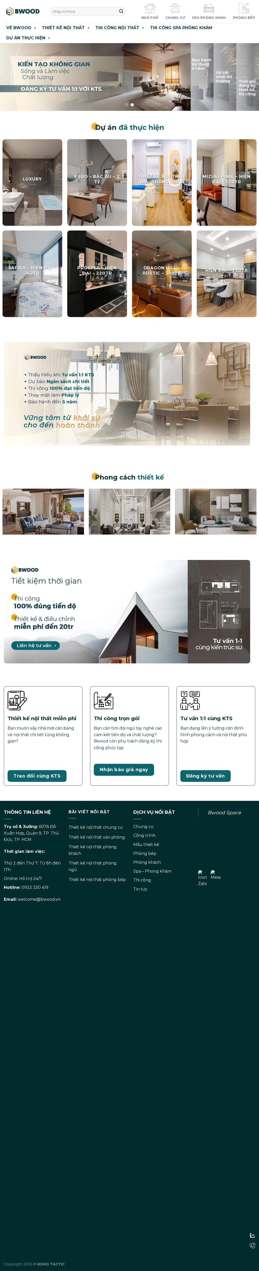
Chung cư (143, 826)
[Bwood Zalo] (204, 1059)
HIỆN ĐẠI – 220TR (226, 270)
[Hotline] (252, 1245)
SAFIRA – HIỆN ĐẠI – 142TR (32, 270)
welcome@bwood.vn (39, 899)
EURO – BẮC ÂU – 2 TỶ (97, 179)
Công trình (144, 835)
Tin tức (140, 889)
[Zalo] (252, 1235)
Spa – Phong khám (152, 871)
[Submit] (121, 11)
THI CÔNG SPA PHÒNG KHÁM (181, 27)
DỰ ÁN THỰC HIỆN (25, 38)
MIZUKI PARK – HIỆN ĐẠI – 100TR (227, 179)
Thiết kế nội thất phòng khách (93, 850)
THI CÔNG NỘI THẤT (117, 27)
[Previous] (11, 77)
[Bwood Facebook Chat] (217, 1059)
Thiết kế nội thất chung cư (96, 827)
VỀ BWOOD (18, 27)
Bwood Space (224, 812)
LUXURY (32, 179)
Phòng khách (147, 862)
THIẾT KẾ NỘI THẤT (63, 27)
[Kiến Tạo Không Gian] (23, 11)
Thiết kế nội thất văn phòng (97, 837)
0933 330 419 (34, 887)
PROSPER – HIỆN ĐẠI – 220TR (97, 270)
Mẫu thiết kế (146, 844)
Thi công (142, 880)
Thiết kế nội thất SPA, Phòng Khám (161, 179)
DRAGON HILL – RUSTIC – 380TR (162, 270)
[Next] (247, 77)
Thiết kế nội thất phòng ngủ (93, 866)
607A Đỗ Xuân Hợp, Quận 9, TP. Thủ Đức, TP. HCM (31, 833)
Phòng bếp (144, 853)
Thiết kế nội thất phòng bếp (97, 879)
